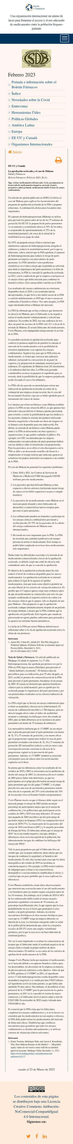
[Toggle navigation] (64, 38)
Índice (16, 93)
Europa (17, 131)
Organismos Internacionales (32, 144)
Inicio (17, 151)
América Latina (23, 125)
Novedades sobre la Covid (31, 99)
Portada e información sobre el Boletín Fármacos (34, 84)
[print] (58, 161)
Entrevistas (20, 106)
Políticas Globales (25, 118)
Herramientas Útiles (26, 112)
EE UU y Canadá (24, 137)
